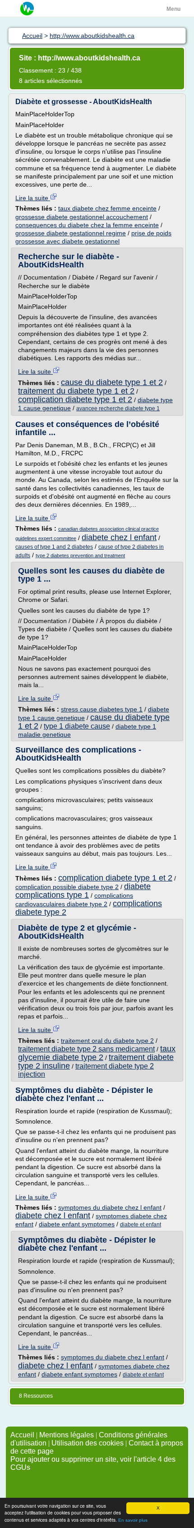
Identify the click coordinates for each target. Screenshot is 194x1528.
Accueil (22, 1435)
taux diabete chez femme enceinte (107, 208)
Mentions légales (66, 1435)
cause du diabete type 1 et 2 (112, 382)
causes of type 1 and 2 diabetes (54, 547)
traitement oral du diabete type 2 (107, 1040)
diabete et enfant (140, 1224)
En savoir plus (133, 1520)
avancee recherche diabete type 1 (118, 408)
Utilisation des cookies (87, 1443)
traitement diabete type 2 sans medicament (86, 1049)
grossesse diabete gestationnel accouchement (81, 216)
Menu (173, 9)
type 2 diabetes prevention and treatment (80, 555)
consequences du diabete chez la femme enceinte (87, 225)
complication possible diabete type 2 (67, 886)
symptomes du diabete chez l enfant (110, 1207)
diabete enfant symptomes (77, 1224)
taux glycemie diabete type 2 (97, 1053)
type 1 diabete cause (77, 726)
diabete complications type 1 (83, 890)
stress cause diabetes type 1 (102, 709)
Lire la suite (32, 198)
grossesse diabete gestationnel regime (70, 233)
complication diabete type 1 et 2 (75, 399)
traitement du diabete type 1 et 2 (76, 390)
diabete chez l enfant (119, 537)
